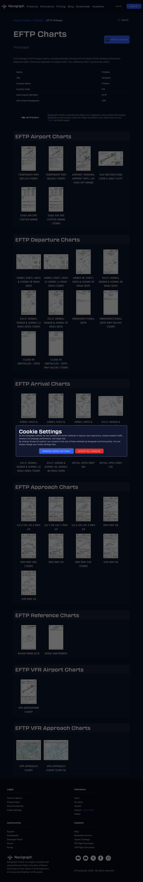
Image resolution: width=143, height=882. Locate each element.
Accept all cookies (89, 451)
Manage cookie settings (56, 451)
